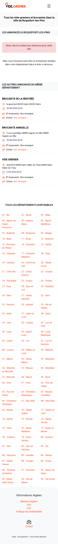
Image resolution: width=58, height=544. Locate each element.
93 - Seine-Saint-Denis (7, 480)
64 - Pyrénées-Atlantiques (28, 393)
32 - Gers (45, 295)
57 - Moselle (8, 377)
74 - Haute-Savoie (46, 420)
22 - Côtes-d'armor (27, 273)
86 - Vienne (46, 455)
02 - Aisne (26, 215)
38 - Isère (46, 313)
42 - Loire (7, 331)
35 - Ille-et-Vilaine (46, 306)
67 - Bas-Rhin (28, 401)
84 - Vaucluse (9, 455)
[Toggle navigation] (49, 6)
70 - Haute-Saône (27, 411)
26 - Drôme (46, 280)
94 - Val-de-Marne (27, 480)
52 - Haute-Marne (27, 360)
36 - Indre (7, 313)
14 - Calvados (28, 244)
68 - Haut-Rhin (48, 401)
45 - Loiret (7, 341)
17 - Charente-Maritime (28, 255)
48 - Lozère (8, 350)
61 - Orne (26, 382)
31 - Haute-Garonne (27, 297)
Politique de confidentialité (29, 511)
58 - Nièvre (26, 377)
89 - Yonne (46, 461)
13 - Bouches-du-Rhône (9, 246)
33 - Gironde (8, 304)
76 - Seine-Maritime (26, 429)
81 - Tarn (6, 446)
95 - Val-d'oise (48, 479)
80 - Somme (47, 437)
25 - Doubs (26, 280)
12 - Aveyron (47, 239)
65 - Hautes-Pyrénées (47, 393)
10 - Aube (7, 239)
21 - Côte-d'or (9, 271)
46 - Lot (25, 341)
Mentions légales (29, 501)
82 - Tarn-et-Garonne (27, 448)
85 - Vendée (27, 455)
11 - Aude (26, 239)
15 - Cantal (46, 244)
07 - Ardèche (8, 233)
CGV (29, 508)
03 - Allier (45, 215)
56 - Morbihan (47, 368)
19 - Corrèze (8, 262)
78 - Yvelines (8, 437)
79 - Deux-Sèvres (26, 438)
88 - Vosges (27, 461)
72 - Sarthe (7, 419)
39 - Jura (6, 322)
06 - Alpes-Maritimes (46, 222)
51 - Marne (7, 359)
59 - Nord (45, 377)
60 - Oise (6, 382)
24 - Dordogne (9, 280)
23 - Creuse (46, 271)
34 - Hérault (27, 304)
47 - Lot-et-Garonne (46, 342)
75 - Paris (7, 428)
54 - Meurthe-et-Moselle (9, 369)
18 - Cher (45, 253)
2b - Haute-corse (46, 264)
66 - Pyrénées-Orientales (9, 402)
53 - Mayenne (47, 359)
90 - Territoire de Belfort (8, 471)
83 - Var (45, 446)
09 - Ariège (46, 233)
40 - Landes (27, 322)
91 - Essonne (27, 470)
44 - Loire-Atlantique (46, 333)
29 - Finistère (47, 286)
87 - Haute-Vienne (7, 462)
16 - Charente (8, 253)
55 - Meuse (27, 368)
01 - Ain (6, 215)
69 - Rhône (7, 410)
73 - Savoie (27, 419)
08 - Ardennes (28, 233)
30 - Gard (6, 295)
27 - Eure (6, 286)
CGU (29, 505)
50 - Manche (47, 350)
